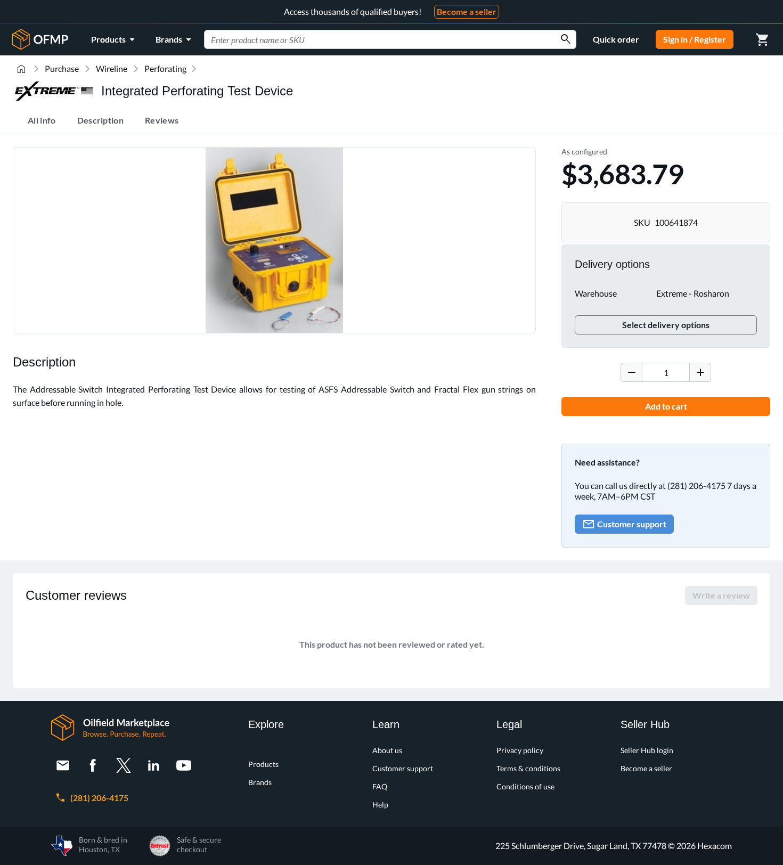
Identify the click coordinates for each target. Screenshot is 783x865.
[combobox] (390, 39)
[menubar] (143, 39)
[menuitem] (115, 39)
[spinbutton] (666, 372)
